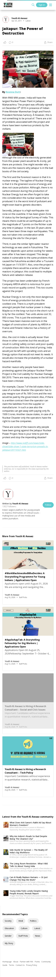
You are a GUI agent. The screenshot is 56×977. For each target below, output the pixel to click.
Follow (48, 504)
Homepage (7, 961)
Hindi (20, 920)
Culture (24, 928)
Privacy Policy (31, 965)
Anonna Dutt (13, 92)
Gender (8, 935)
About (16, 961)
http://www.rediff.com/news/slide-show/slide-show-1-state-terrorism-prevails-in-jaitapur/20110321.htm (25, 446)
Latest (37, 928)
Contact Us (20, 965)
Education (9, 928)
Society (8, 920)
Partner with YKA (27, 961)
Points (37, 961)
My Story (9, 943)
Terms (12, 965)
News (37, 935)
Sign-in (42, 4)
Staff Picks (23, 935)
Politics (33, 920)
